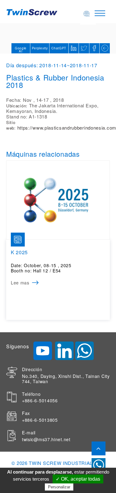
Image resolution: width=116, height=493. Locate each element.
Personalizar (59, 487)
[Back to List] (105, 48)
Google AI (21, 49)
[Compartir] (94, 48)
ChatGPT (58, 48)
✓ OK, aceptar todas (78, 479)
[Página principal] (33, 11)
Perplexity (40, 48)
